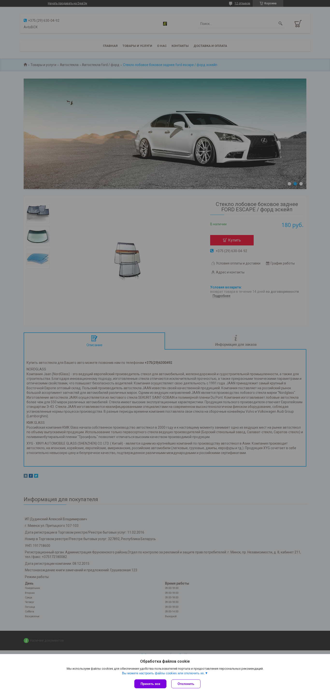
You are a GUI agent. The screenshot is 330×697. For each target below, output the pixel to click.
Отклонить (186, 684)
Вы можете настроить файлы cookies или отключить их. (163, 673)
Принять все (150, 684)
